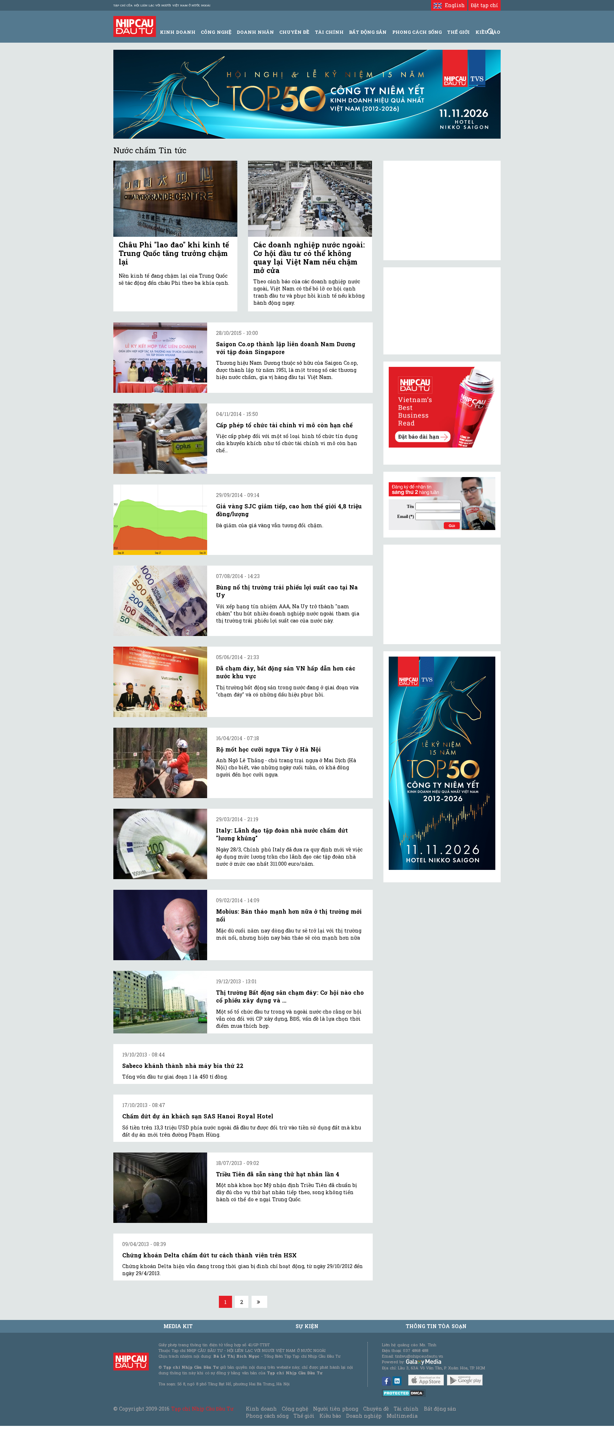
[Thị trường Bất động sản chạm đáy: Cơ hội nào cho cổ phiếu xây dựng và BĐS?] (160, 1002)
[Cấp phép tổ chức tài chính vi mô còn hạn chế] (160, 438)
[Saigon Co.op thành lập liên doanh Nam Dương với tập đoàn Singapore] (160, 357)
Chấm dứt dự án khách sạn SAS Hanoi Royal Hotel (197, 1116)
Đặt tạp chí (484, 5)
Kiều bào (330, 1415)
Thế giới (458, 32)
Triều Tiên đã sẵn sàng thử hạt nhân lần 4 (277, 1174)
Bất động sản (368, 32)
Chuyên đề (294, 32)
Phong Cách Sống (417, 32)
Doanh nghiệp (364, 1415)
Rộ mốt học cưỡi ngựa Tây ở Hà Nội (268, 749)
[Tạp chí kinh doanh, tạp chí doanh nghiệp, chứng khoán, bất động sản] (134, 25)
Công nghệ (295, 1408)
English (453, 5)
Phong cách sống (267, 1415)
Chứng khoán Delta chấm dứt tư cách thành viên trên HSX (209, 1255)
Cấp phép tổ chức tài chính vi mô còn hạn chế (284, 425)
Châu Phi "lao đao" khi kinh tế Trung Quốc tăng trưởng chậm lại (174, 253)
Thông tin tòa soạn (436, 1326)
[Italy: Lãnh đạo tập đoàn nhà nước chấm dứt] (160, 844)
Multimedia (402, 1415)
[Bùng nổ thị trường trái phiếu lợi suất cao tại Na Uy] (160, 601)
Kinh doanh (261, 1408)
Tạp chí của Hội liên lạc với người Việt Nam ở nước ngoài (161, 5)
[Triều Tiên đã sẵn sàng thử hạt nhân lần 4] (160, 1188)
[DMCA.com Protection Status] (404, 1392)
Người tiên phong (335, 1408)
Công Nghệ (216, 32)
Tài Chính (329, 32)
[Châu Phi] (175, 199)
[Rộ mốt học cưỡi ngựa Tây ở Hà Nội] (160, 763)
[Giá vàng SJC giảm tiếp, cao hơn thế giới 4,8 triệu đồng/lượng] (160, 520)
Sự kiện (307, 1326)
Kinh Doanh (177, 32)
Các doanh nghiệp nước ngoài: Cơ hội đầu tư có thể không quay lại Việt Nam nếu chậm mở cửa (309, 257)
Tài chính (406, 1408)
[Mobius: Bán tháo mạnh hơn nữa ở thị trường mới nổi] (160, 925)
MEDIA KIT (178, 1326)
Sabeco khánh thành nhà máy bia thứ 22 (182, 1065)
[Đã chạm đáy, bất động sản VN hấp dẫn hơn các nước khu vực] (160, 682)
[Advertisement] (442, 594)
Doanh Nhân (255, 32)
